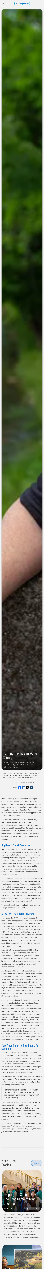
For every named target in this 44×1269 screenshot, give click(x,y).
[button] (3, 3)
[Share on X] (27, 788)
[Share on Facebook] (19, 788)
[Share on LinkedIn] (23, 788)
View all (36, 1162)
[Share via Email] (31, 788)
